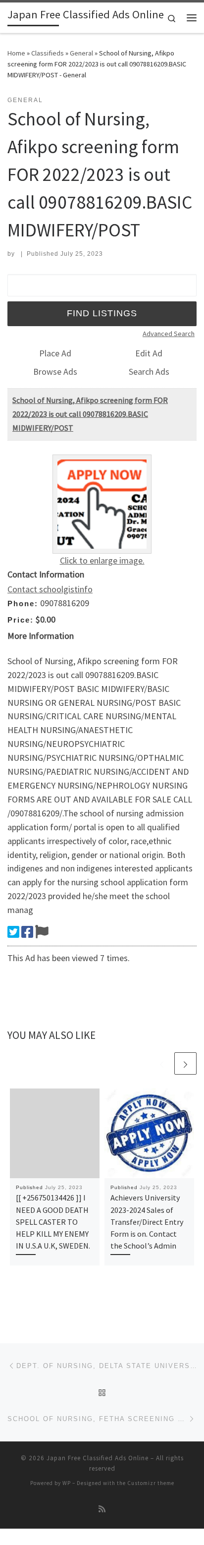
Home (16, 53)
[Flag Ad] (42, 931)
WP (66, 1483)
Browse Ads (55, 371)
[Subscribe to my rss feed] (102, 1509)
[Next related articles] (185, 1063)
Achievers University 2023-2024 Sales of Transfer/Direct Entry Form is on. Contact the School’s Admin (147, 1222)
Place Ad (55, 353)
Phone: (22, 603)
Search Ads (149, 371)
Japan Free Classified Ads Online (98, 1458)
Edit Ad (148, 353)
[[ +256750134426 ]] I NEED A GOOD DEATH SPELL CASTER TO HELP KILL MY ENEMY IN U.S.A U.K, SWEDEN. (53, 1222)
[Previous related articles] (162, 1063)
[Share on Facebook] (27, 931)
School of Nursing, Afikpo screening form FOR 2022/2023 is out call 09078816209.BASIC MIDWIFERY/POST (90, 414)
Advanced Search (169, 333)
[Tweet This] (13, 931)
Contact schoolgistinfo (50, 589)
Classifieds (47, 53)
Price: (20, 620)
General (81, 53)
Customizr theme (150, 1483)
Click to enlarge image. (102, 560)
